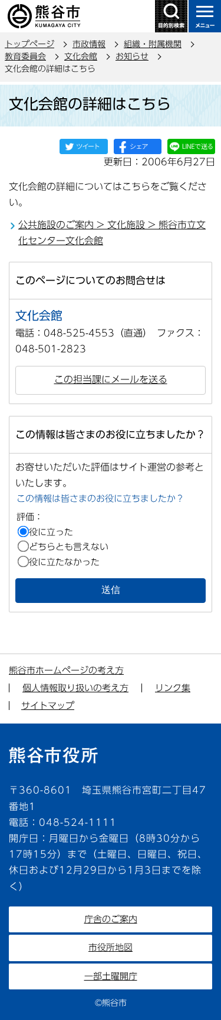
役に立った (51, 532)
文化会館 (80, 56)
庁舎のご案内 (110, 919)
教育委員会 (25, 56)
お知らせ (132, 56)
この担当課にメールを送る (110, 379)
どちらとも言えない (68, 546)
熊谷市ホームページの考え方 (66, 670)
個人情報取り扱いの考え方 (75, 688)
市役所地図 (110, 947)
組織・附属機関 (153, 44)
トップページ (29, 44)
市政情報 (88, 44)
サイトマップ (47, 705)
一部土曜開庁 (110, 976)
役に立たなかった (64, 562)
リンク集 (172, 688)
